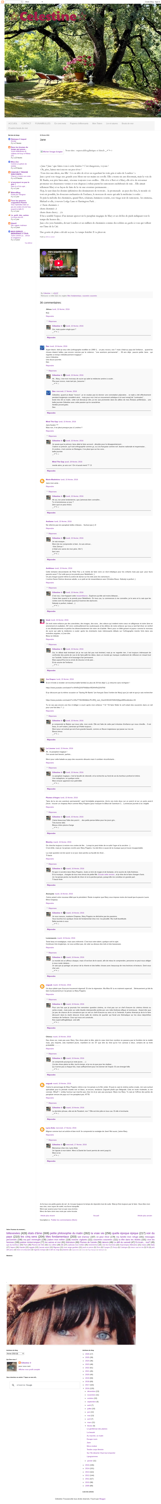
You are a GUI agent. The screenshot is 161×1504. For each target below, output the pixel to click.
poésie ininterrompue (30, 1242)
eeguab (49, 985)
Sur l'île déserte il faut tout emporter (101, 1453)
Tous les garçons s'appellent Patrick (19, 202)
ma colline (52, 1245)
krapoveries (75, 1250)
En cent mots (60, 123)
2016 (87, 1388)
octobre (90, 1398)
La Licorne (50, 748)
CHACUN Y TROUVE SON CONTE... (19, 173)
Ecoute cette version (106, 874)
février (90, 1426)
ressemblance (82, 596)
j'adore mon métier (56, 1239)
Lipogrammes (92, 1456)
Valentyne (101, 1250)
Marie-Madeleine (53, 479)
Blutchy (49, 842)
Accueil (96, 1216)
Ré (148, 1247)
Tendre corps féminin (95, 1449)
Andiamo (50, 521)
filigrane (56, 1247)
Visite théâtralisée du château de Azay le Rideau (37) (20, 153)
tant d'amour (84, 1237)
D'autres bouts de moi (18, 128)
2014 (87, 1468)
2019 (87, 1378)
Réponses (53, 321)
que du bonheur (12, 1245)
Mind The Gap (52, 422)
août (89, 1405)
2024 (87, 1361)
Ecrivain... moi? (142, 1242)
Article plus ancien (145, 1216)
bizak (48, 620)
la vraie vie (97, 1233)
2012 (87, 1475)
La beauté (91, 1432)
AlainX (13, 223)
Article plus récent (48, 1216)
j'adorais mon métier (76, 1245)
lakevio (105, 1242)
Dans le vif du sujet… (19, 186)
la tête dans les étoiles (130, 1239)
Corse (83, 1250)
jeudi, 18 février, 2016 (73, 462)
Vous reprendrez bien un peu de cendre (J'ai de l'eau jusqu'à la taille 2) (21, 207)
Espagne (106, 1247)
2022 (87, 1368)
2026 (87, 1354)
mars (89, 1422)
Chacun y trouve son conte (21, 176)
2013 (87, 1472)
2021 (87, 1371)
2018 (87, 1381)
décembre (91, 1391)
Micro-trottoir (92, 1446)
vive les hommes (109, 1245)
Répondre (50, 316)
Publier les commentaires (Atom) (64, 1220)
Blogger (102, 1499)
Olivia (98, 1247)
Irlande (22, 1247)
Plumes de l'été (38, 1245)
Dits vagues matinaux (19, 225)
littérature (70, 1242)
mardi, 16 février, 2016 (62, 842)
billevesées (13, 1233)
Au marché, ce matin (95, 1436)
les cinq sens (29, 1236)
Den (47, 346)
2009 (87, 1486)
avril (89, 1419)
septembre (91, 1402)
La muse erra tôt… (18, 217)
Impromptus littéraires (128, 1245)
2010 (87, 1482)
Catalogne (124, 1247)
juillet (89, 1409)
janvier (90, 1461)
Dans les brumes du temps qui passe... (19, 148)
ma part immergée (32, 1239)
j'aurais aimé (44, 1247)
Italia (153, 1245)
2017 (87, 1385)
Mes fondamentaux (74, 296)
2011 (87, 1479)
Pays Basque (92, 1250)
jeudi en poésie (88, 1247)
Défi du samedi (50, 237)
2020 (87, 1374)
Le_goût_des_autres (20, 215)
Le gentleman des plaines (97, 1429)
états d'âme (35, 1233)
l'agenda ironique (40, 1250)
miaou (144, 1245)
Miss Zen (15, 162)
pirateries (65, 1250)
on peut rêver (102, 1237)
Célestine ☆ (57, 326)
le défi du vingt (54, 1250)
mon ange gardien (71, 1247)
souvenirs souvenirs (89, 296)
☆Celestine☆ (48, 15)
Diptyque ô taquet (18, 139)
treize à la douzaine (23, 1250)
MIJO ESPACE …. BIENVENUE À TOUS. (20, 232)
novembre (91, 1395)
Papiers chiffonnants (79, 123)
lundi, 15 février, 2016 (61, 309)
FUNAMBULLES (42, 123)
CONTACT (26, 123)
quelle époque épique (125, 1233)
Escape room (92, 1439)
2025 (87, 1357)
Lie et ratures (112, 123)
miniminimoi (93, 1245)
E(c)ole (13, 141)
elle (62, 1245)
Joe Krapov (51, 679)
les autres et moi (53, 1242)
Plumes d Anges (53, 798)
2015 (87, 1465)
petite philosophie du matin (66, 1233)
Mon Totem (97, 123)
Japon (12, 1247)
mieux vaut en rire (137, 1247)
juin (89, 1412)
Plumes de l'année (88, 1242)
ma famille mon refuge (127, 1237)
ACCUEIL (12, 123)
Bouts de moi (127, 123)
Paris (26, 1245)
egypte (32, 1247)
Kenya (115, 1247)
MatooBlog (15, 192)
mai (89, 1416)
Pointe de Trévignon (18, 195)
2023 (87, 1364)
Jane (89, 1443)
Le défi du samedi (122, 1242)
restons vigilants (79, 1239)
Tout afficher (28, 243)
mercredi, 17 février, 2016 (66, 391)
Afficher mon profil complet (29, 1369)
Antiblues (50, 568)
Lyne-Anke (50, 1128)
